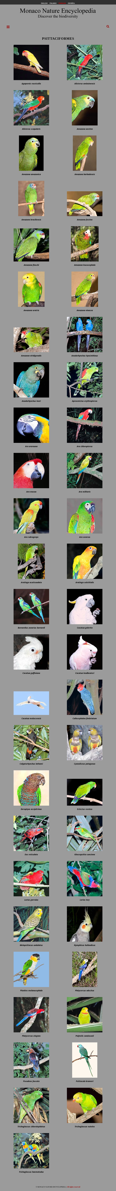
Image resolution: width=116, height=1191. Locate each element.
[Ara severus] (84, 516)
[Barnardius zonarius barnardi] (31, 606)
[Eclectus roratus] (84, 788)
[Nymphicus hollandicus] (84, 924)
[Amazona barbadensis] (84, 153)
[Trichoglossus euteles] (84, 1105)
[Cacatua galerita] (84, 606)
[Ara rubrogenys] (31, 516)
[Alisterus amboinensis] (84, 62)
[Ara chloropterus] (84, 425)
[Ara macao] (31, 470)
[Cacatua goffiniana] (31, 652)
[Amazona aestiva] (84, 107)
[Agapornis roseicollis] (31, 62)
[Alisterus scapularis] (31, 107)
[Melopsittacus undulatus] (31, 924)
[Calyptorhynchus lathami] (31, 742)
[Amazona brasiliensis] (31, 198)
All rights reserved (73, 1187)
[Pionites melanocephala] (31, 969)
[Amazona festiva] (84, 198)
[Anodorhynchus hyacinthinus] (84, 334)
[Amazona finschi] (31, 243)
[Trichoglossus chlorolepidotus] (31, 1105)
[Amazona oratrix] (31, 289)
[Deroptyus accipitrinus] (31, 788)
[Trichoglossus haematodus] (31, 1150)
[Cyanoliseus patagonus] (84, 742)
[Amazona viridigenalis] (31, 334)
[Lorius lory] (84, 878)
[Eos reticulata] (31, 833)
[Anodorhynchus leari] (31, 380)
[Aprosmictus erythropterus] (84, 380)
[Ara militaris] (84, 470)
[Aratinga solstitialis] (84, 561)
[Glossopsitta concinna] (84, 833)
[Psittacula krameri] (84, 1060)
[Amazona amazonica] (31, 153)
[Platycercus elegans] (31, 1014)
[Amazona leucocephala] (84, 243)
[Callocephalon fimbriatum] (84, 697)
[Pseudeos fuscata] (31, 1060)
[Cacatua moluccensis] (31, 697)
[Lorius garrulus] (31, 878)
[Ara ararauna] (31, 425)
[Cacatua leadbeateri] (84, 652)
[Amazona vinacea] (84, 289)
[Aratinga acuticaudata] (31, 561)
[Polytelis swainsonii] (84, 1014)
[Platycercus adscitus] (84, 969)
